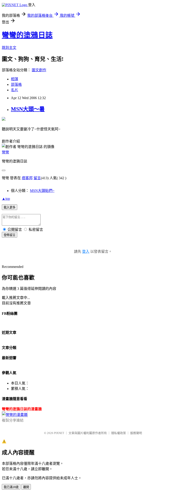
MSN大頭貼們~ (42, 191)
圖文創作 (39, 70)
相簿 (14, 79)
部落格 (16, 84)
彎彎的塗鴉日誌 (27, 35)
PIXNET (59, 433)
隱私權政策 (118, 433)
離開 (26, 487)
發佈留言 (9, 235)
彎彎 (5, 152)
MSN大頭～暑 (28, 109)
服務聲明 (136, 433)
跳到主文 (9, 48)
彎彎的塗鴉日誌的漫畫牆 (22, 409)
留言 (37, 178)
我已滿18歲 (11, 487)
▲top (6, 198)
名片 (14, 90)
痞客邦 (27, 178)
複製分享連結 (13, 420)
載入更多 (9, 207)
